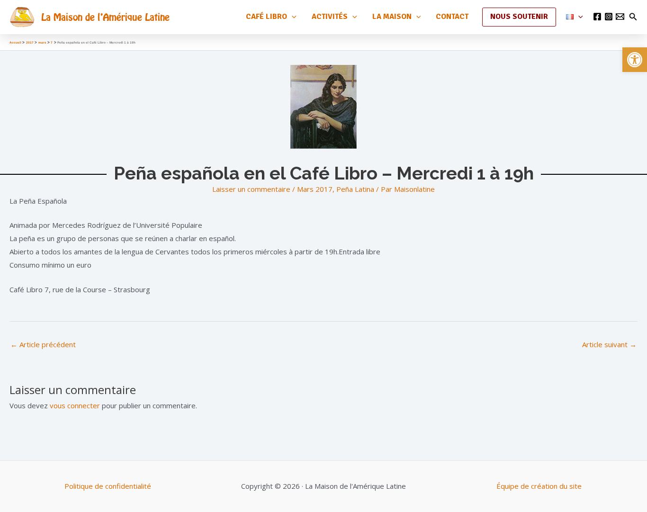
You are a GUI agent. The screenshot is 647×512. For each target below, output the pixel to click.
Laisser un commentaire (251, 189)
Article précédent (43, 344)
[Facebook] (597, 16)
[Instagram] (608, 16)
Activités (330, 16)
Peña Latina (355, 189)
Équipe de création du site (539, 486)
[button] (634, 59)
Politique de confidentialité (107, 486)
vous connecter (75, 405)
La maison (392, 16)
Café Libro (266, 16)
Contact (452, 16)
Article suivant (609, 344)
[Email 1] (620, 16)
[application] (292, 17)
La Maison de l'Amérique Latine (105, 17)
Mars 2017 (314, 189)
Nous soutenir (519, 16)
